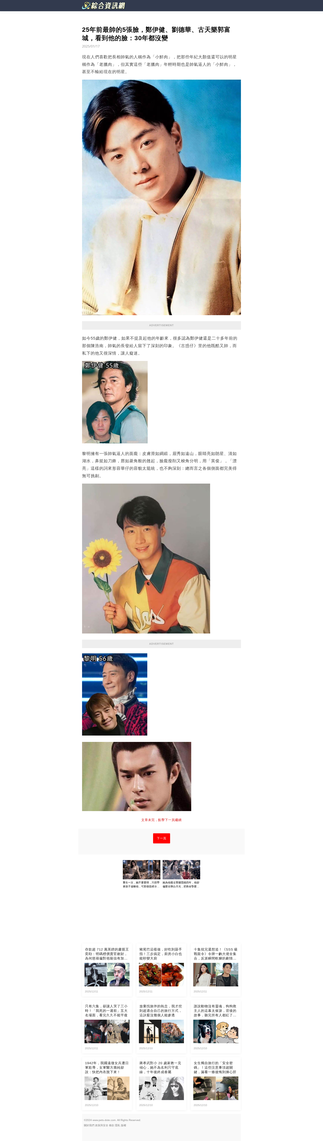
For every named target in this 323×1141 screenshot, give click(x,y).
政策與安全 (101, 1125)
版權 (123, 1125)
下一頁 (161, 838)
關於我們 (89, 1125)
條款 (111, 1125)
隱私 (117, 1125)
